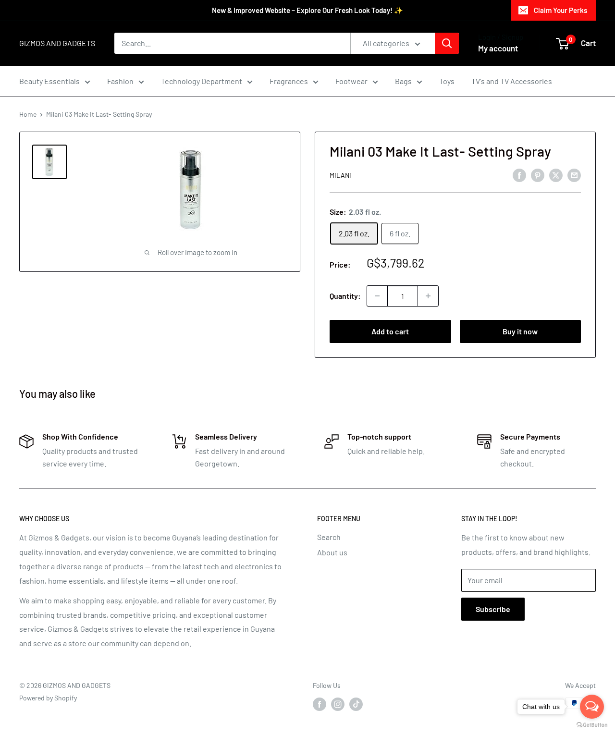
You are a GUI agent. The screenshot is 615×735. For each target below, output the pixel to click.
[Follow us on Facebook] (319, 704)
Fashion (120, 81)
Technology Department (201, 81)
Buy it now (520, 331)
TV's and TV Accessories (511, 81)
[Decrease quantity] (377, 296)
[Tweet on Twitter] (556, 174)
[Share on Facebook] (519, 174)
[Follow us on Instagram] (337, 704)
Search (329, 536)
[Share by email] (574, 174)
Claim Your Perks (560, 10)
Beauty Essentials (49, 81)
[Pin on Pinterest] (537, 174)
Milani (340, 175)
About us (332, 552)
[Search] (447, 43)
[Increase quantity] (428, 296)
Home (28, 114)
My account (498, 48)
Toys (447, 81)
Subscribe (493, 608)
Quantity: (345, 295)
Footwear (351, 81)
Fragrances (289, 81)
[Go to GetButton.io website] (592, 725)
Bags (403, 81)
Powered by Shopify (48, 698)
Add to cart (390, 331)
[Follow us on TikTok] (356, 704)
